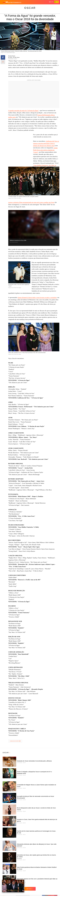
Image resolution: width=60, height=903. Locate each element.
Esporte (49, 6)
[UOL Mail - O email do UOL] (50, 2)
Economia (38, 6)
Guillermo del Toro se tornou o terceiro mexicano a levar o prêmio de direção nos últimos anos (46, 143)
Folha (44, 6)
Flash (9, 6)
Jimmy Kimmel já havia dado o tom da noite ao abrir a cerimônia (37, 297)
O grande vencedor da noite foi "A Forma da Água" (23, 110)
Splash (55, 6)
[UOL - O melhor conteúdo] (5, 2)
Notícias (20, 6)
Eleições (14, 6)
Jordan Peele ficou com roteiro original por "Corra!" (45, 150)
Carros (32, 6)
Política (26, 6)
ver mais (29, 888)
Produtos (3, 6)
